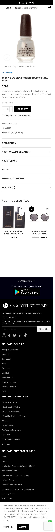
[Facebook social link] (19, 3)
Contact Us (6, 359)
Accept (22, 527)
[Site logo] (26, 8)
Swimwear (6, 444)
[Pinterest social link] (26, 3)
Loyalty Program (9, 382)
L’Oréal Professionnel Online (14, 416)
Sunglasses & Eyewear (11, 439)
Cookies (5, 461)
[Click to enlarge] (7, 58)
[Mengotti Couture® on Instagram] (4, 337)
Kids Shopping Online (11, 407)
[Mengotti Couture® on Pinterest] (20, 337)
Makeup (13, 66)
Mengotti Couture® (10, 350)
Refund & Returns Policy (12, 484)
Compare (6, 368)
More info (9, 527)
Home (4, 66)
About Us (6, 354)
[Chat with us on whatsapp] (50, 521)
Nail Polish (31, 66)
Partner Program (9, 387)
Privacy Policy (8, 480)
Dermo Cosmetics (9, 402)
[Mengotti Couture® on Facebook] (10, 337)
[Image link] (26, 292)
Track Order (7, 498)
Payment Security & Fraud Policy (15, 475)
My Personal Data (9, 470)
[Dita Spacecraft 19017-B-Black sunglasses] (39, 217)
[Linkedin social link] (30, 3)
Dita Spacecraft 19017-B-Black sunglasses (39, 234)
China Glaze (7, 72)
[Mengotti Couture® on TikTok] (26, 337)
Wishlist (5, 373)
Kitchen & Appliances (11, 411)
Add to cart (22, 109)
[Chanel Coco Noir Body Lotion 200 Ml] (13, 217)
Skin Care (6, 434)
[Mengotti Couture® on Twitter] (15, 337)
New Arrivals (7, 425)
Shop (4, 363)
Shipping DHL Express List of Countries (18, 489)
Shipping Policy (8, 494)
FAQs (4, 457)
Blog (4, 391)
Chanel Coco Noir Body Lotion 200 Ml (13, 232)
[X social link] (23, 3)
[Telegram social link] (33, 3)
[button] (21, 214)
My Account (7, 377)
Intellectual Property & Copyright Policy (18, 466)
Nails (21, 66)
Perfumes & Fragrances (11, 430)
